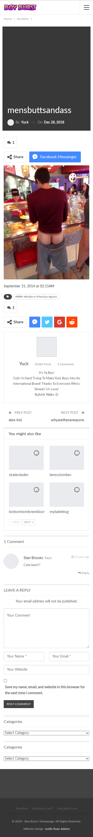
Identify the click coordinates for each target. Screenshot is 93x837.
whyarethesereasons (67, 420)
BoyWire (14, 98)
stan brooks (33, 558)
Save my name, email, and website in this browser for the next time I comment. (45, 690)
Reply (85, 572)
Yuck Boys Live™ (42, 808)
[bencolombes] (67, 458)
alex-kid (15, 420)
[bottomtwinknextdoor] (26, 494)
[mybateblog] (67, 494)
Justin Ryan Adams (57, 828)
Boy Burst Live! (67, 808)
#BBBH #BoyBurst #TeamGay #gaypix (36, 297)
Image (9, 98)
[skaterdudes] (26, 458)
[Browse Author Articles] (46, 347)
